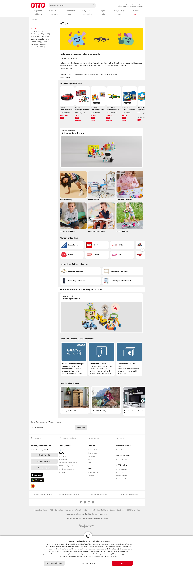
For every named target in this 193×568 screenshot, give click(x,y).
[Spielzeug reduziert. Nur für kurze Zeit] (101, 313)
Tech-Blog (91, 475)
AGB (51, 510)
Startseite (34, 19)
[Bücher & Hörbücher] (73, 217)
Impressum (69, 510)
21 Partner (55, 544)
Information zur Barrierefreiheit (85, 510)
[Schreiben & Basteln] (130, 186)
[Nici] (122, 255)
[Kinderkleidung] (73, 186)
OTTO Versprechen (133, 510)
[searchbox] (70, 5)
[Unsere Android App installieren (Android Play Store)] (37, 480)
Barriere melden (44, 468)
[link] (33, 486)
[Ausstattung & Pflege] (101, 217)
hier (123, 554)
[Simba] (122, 245)
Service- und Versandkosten (98, 514)
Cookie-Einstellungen (41, 510)
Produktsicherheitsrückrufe (106, 510)
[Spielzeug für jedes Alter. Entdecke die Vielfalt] (101, 148)
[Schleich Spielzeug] (97, 255)
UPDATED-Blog (93, 472)
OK (122, 563)
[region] (96, 552)
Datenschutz (59, 510)
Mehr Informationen (88, 563)
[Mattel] (72, 255)
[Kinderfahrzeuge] (130, 217)
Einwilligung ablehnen (54, 563)
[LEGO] (97, 245)
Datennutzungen (106, 544)
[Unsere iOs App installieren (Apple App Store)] (37, 475)
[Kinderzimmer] (101, 186)
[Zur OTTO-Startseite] (38, 5)
